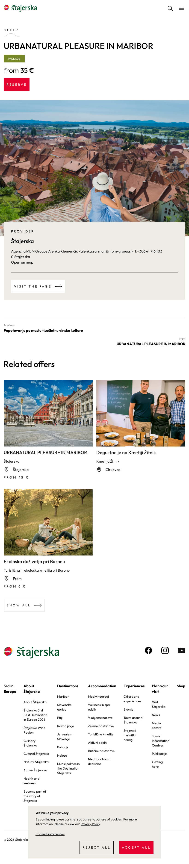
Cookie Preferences (50, 834)
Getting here (157, 764)
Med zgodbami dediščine (98, 761)
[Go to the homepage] (20, 8)
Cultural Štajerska (36, 754)
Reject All (97, 847)
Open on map (22, 262)
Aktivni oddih (97, 743)
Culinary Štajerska (30, 743)
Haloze (62, 755)
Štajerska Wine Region (34, 730)
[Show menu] (181, 8)
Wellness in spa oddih (99, 707)
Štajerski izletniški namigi (130, 735)
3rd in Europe (10, 689)
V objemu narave (100, 718)
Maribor (63, 696)
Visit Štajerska (158, 704)
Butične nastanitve (101, 751)
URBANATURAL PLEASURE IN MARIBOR (45, 452)
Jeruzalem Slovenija (64, 736)
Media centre (157, 725)
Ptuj (59, 718)
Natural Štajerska (36, 762)
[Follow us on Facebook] (148, 650)
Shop (181, 686)
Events (128, 709)
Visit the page (32, 286)
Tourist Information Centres (160, 740)
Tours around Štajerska (133, 720)
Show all (19, 605)
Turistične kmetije (100, 734)
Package (14, 58)
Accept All (136, 847)
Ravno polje (65, 726)
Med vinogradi (98, 696)
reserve (16, 84)
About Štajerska (32, 689)
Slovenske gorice (64, 707)
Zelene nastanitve (101, 726)
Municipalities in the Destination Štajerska (68, 768)
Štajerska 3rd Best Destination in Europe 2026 (35, 715)
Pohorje (62, 747)
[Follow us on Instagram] (165, 650)
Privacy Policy (90, 824)
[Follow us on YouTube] (181, 650)
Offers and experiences (132, 698)
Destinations (67, 686)
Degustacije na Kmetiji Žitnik (126, 452)
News (156, 715)
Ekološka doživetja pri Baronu (34, 561)
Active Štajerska (35, 770)
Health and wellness (31, 780)
